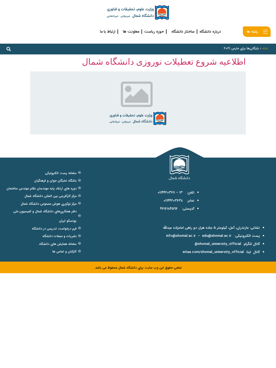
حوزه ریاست (154, 31)
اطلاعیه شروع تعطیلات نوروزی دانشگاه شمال (164, 61)
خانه (265, 48)
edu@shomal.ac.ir (216, 236)
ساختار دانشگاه (183, 31)
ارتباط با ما (107, 31)
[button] (8, 49)
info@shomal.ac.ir (181, 236)
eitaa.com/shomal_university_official (213, 252)
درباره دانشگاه (210, 31)
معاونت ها (131, 31)
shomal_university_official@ (218, 244)
